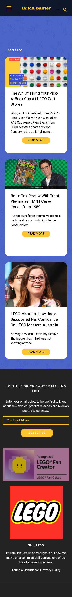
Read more (36, 140)
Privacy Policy (51, 570)
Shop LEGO (36, 545)
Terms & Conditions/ (25, 570)
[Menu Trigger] (9, 8)
